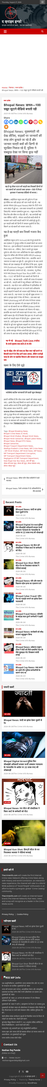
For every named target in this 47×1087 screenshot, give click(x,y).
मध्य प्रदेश (7, 100)
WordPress (32, 1083)
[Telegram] (26, 122)
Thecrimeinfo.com (10, 875)
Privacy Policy (8, 914)
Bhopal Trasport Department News (18, 446)
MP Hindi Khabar (12, 451)
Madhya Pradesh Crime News (16, 448)
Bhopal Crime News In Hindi (16, 433)
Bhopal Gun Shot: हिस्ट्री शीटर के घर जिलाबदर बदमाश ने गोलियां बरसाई (27, 566)
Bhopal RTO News (23, 441)
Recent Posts (14, 502)
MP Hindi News (26, 451)
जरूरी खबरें (9, 687)
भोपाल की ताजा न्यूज (10, 463)
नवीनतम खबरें (10, 921)
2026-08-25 (20, 658)
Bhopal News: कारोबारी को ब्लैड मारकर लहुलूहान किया (29, 633)
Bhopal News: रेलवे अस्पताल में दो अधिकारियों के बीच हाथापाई (23, 489)
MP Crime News (36, 448)
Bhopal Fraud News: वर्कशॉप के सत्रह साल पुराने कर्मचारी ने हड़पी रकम (29, 616)
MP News (38, 451)
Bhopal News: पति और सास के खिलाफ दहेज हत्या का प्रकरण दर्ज (29, 582)
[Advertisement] (23, 59)
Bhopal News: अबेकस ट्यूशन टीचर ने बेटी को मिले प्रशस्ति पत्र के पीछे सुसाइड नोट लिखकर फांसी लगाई (29, 651)
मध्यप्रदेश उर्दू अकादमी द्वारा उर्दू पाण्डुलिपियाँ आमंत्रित (19, 1028)
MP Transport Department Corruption (19, 453)
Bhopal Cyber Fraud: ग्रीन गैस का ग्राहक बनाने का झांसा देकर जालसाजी (29, 599)
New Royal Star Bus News (14, 461)
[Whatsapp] (21, 122)
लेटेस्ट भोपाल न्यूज (9, 466)
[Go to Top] (42, 1075)
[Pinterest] (30, 122)
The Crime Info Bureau (23, 113)
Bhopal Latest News (33, 438)
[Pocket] (35, 122)
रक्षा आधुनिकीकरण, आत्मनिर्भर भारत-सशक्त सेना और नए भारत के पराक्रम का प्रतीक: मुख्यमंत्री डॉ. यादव (22, 984)
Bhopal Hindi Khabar (12, 436)
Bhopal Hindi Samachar (14, 438)
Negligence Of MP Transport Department (21, 458)
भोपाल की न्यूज (22, 463)
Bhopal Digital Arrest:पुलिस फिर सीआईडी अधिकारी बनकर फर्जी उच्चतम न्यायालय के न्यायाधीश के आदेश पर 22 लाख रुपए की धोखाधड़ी (29, 528)
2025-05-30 (8, 113)
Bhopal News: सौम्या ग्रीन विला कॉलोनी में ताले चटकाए (22, 479)
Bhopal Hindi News (30, 436)
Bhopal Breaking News (18, 431)
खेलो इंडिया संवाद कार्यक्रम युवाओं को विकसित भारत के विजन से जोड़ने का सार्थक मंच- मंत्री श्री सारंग (23, 1017)
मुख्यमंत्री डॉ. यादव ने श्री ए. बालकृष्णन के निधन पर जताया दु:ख (23, 1004)
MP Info (15, 977)
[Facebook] (6, 122)
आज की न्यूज (30, 461)
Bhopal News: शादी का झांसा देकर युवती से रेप (28, 510)
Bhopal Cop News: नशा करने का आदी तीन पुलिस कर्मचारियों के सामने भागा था (29, 670)
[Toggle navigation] (5, 31)
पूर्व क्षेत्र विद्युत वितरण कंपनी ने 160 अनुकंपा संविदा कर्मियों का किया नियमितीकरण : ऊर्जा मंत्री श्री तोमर (22, 1023)
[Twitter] (11, 122)
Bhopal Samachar (11, 443)
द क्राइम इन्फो (11, 21)
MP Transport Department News (17, 456)
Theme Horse (34, 1079)
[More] (6, 127)
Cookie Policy (22, 914)
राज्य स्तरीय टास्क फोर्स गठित (11, 1037)
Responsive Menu (42, 2)
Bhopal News (9, 441)
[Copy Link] (40, 122)
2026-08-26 (20, 515)
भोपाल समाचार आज (34, 463)
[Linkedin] (16, 122)
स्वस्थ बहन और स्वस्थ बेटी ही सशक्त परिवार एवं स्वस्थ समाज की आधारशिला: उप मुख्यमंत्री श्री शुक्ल (23, 1033)
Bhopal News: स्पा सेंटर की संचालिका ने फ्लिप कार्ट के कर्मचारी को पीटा (29, 548)
